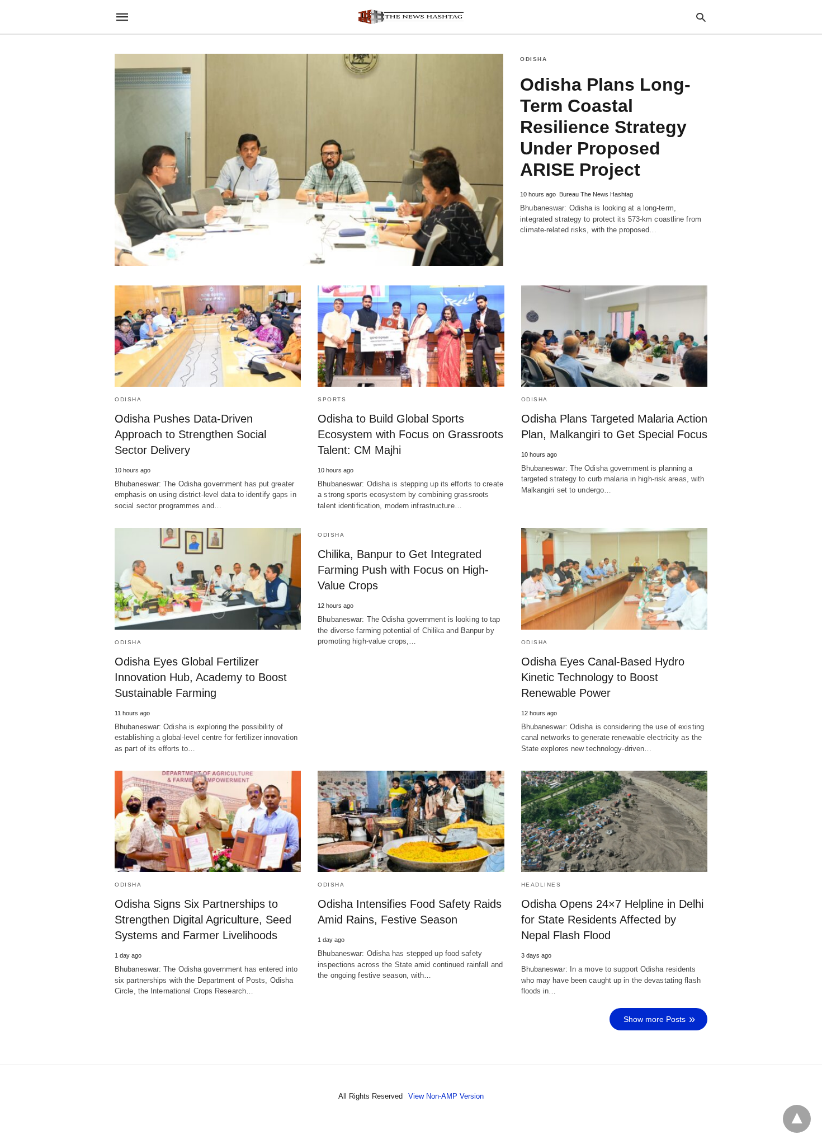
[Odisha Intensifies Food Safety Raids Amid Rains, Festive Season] (411, 821)
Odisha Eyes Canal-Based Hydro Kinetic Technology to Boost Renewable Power (602, 677)
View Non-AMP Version (446, 1096)
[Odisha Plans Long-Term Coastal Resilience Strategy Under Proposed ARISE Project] (309, 160)
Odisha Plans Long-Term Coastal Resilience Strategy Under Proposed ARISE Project (605, 127)
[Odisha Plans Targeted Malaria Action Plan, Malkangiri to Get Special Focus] (614, 336)
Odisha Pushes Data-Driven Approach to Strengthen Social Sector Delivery (190, 434)
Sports (332, 399)
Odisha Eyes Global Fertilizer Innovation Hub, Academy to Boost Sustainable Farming (201, 677)
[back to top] (797, 1119)
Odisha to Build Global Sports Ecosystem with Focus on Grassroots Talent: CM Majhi (410, 434)
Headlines (541, 885)
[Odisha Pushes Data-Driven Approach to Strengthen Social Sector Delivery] (208, 336)
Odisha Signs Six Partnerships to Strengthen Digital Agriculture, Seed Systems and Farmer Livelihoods (203, 919)
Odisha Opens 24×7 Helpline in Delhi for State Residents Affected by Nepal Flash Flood (612, 919)
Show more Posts (654, 1019)
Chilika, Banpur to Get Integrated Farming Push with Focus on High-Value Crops (403, 570)
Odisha (533, 59)
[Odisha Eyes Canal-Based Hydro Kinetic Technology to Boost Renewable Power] (614, 578)
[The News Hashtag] (410, 17)
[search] (701, 17)
